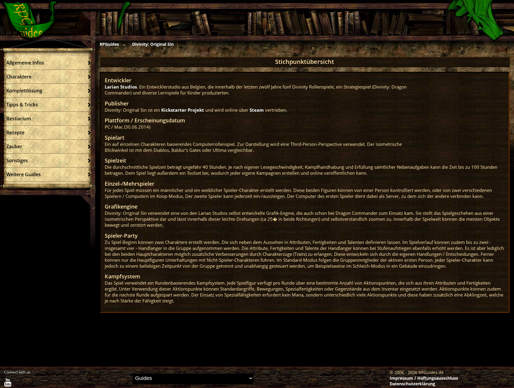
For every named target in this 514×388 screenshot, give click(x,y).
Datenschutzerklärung (412, 384)
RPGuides (109, 44)
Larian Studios (121, 87)
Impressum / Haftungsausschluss (424, 378)
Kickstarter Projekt (182, 110)
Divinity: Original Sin (153, 44)
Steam (257, 110)
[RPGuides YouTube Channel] (7, 384)
